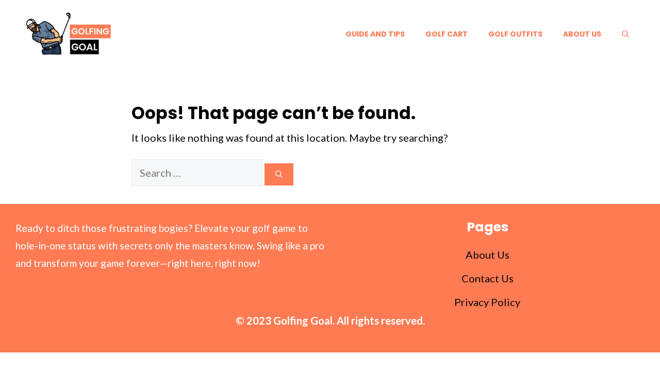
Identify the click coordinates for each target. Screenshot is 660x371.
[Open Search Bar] (625, 34)
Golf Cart (446, 34)
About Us (582, 34)
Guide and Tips (375, 34)
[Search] (279, 174)
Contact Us (487, 278)
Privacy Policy (487, 302)
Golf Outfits (515, 34)
